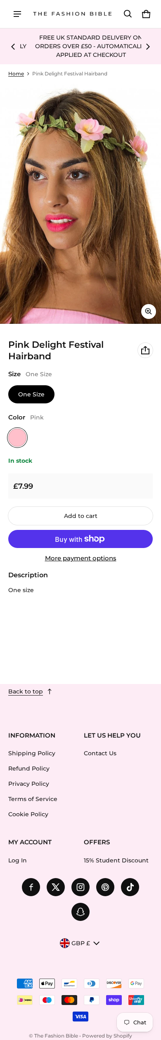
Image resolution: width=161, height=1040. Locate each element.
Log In (17, 860)
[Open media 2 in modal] (80, 203)
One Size (31, 394)
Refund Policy (29, 768)
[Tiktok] (130, 887)
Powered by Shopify (107, 1036)
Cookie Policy (28, 814)
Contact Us (100, 753)
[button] (128, 14)
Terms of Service (32, 799)
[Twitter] (56, 887)
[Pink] (17, 438)
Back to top (25, 691)
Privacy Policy (28, 783)
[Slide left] (13, 47)
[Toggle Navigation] (17, 14)
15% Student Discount (116, 860)
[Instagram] (80, 887)
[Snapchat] (80, 912)
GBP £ (80, 943)
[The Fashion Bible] (72, 14)
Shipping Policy (31, 753)
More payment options (80, 558)
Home (16, 73)
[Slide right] (148, 47)
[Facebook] (31, 887)
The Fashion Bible (56, 1036)
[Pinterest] (105, 887)
